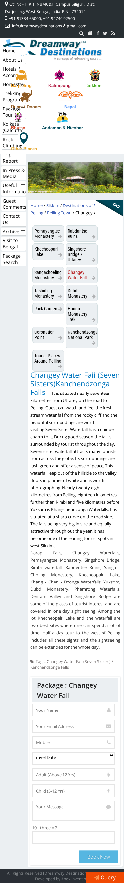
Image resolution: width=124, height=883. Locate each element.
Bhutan (18, 127)
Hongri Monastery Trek (77, 314)
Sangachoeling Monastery (48, 275)
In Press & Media (14, 173)
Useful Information (14, 188)
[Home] (90, 33)
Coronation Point (44, 335)
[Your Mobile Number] (73, 742)
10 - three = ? (44, 828)
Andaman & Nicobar (62, 127)
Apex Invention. (75, 879)
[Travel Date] (73, 758)
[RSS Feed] (113, 33)
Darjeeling (21, 85)
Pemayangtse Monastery (47, 233)
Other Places (24, 148)
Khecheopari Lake (46, 251)
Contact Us (11, 219)
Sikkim (94, 85)
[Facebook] (98, 33)
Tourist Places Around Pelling (47, 358)
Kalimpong (59, 85)
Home (9, 50)
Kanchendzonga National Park (83, 335)
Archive (11, 231)
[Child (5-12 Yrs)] (73, 790)
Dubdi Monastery (77, 293)
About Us (13, 60)
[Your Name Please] (73, 710)
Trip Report (10, 157)
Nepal (70, 106)
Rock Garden (45, 308)
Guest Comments (14, 204)
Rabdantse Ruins (77, 233)
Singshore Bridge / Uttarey (77, 254)
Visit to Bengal (10, 243)
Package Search (12, 259)
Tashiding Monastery (44, 293)
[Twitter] (105, 33)
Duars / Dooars (26, 106)
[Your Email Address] (73, 726)
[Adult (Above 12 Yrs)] (73, 774)
